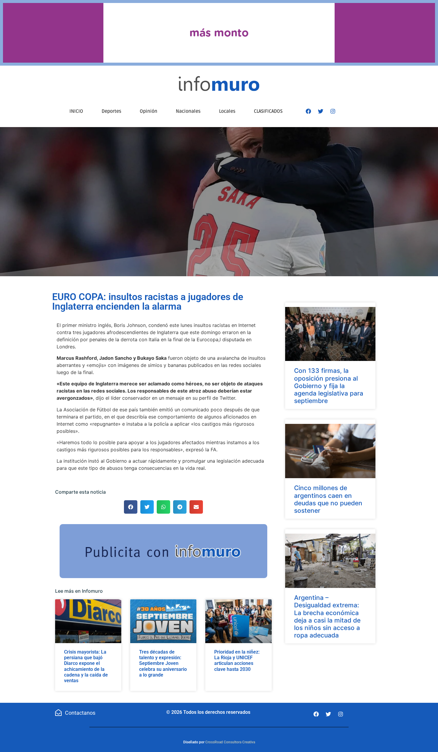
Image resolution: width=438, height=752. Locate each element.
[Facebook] (308, 111)
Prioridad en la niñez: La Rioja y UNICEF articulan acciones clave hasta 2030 (237, 660)
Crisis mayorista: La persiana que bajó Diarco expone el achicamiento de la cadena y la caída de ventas (86, 666)
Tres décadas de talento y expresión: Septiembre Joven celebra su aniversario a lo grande (163, 663)
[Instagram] (332, 111)
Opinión (148, 111)
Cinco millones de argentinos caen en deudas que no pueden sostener (328, 499)
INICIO (76, 111)
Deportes (111, 111)
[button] (130, 507)
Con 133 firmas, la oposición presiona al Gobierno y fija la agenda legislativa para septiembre (328, 385)
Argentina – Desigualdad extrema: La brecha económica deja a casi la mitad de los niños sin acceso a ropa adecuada (327, 616)
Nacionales (188, 111)
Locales (227, 111)
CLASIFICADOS (268, 111)
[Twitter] (320, 111)
